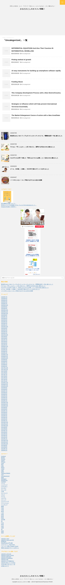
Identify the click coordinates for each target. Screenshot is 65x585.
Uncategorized (26, 53)
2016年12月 (4, 382)
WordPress (4, 480)
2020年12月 (4, 346)
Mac (2, 464)
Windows (3, 479)
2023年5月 (4, 320)
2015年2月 (4, 419)
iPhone (3, 462)
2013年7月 (4, 448)
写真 (2, 508)
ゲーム (3, 496)
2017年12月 (4, 368)
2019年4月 (4, 348)
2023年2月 (4, 323)
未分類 (3, 519)
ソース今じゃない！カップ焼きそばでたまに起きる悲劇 (26, 180)
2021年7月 (4, 339)
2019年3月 (4, 349)
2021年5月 (4, 343)
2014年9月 (4, 427)
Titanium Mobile (5, 473)
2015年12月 (4, 402)
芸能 (2, 527)
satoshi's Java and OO (7, 540)
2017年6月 (4, 376)
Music (3, 467)
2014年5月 (4, 434)
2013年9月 (4, 445)
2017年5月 (4, 377)
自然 (2, 526)
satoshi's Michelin (6, 556)
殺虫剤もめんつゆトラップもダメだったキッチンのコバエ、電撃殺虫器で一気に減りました (36, 135)
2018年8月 (4, 361)
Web (2, 477)
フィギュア (4, 504)
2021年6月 (4, 341)
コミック (3, 499)
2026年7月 (4, 297)
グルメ (3, 494)
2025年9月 (4, 307)
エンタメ (3, 488)
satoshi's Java (5, 538)
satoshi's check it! (6, 554)
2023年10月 (4, 313)
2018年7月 (4, 363)
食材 (2, 532)
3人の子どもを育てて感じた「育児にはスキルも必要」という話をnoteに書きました (34, 158)
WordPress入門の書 (7, 543)
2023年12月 (4, 310)
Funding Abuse (17, 82)
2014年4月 (4, 435)
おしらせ (3, 490)
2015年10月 (4, 405)
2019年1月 (4, 353)
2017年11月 (4, 369)
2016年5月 (4, 394)
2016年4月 (4, 396)
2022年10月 (4, 326)
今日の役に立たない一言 (8, 564)
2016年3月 (4, 397)
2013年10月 (4, 443)
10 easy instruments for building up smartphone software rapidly (36, 71)
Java (2, 463)
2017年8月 (4, 372)
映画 (2, 518)
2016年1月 (4, 401)
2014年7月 (4, 430)
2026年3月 (4, 302)
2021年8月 (4, 338)
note (2, 470)
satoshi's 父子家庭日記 (7, 561)
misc (2, 466)
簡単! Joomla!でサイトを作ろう (10, 548)
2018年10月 (4, 358)
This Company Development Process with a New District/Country (36, 93)
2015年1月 (4, 420)
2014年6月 (4, 432)
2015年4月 (4, 415)
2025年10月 (4, 305)
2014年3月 (4, 437)
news (2, 469)
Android (3, 456)
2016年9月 (4, 387)
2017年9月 (4, 371)
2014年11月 (4, 424)
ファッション (5, 503)
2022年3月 (4, 330)
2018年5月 (4, 366)
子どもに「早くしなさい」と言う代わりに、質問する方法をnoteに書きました (32, 147)
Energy (3, 459)
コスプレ (3, 498)
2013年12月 (4, 440)
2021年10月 (4, 335)
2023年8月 (4, 315)
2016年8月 (4, 389)
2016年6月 (4, 392)
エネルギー (4, 486)
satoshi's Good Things (7, 555)
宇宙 (2, 509)
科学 (2, 524)
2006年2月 (4, 450)
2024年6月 (4, 308)
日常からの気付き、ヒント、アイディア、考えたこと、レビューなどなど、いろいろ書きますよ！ (32, 579)
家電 (2, 511)
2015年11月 (4, 404)
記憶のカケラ (5, 566)
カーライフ (4, 493)
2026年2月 (4, 303)
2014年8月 (4, 429)
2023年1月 (4, 325)
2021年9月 (4, 336)
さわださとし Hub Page (8, 544)
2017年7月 (4, 374)
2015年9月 (4, 407)
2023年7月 (4, 316)
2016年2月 (4, 399)
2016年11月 (4, 384)
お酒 (2, 491)
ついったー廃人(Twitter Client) (9, 546)
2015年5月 (4, 414)
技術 (2, 514)
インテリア (4, 485)
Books (3, 457)
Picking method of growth (21, 59)
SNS (2, 472)
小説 (2, 513)
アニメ (3, 483)
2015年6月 (4, 412)
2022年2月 (4, 331)
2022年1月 (4, 333)
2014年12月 (4, 422)
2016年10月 (4, 386)
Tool (2, 474)
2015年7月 (4, 410)
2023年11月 (4, 311)
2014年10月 (4, 425)
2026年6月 (4, 298)
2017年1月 (4, 381)
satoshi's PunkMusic (7, 558)
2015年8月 (4, 409)
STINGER (50, 581)
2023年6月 (4, 318)
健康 (2, 506)
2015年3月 (4, 417)
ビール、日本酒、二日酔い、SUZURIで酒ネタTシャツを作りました (29, 169)
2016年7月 (4, 391)
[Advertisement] (32, 23)
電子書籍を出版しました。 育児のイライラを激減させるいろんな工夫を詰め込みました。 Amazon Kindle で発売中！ (19, 205)
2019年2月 (4, 351)
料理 (2, 516)
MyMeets (3, 541)
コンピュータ (5, 501)
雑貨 (2, 531)
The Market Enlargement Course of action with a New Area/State (35, 115)
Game (3, 460)
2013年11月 (4, 442)
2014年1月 (4, 438)
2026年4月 (4, 300)
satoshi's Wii (4, 559)
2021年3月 (4, 344)
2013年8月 (4, 447)
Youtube (3, 481)
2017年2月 (4, 379)
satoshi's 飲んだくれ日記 (8, 562)
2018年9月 (4, 359)
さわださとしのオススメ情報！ (32, 9)
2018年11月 (4, 356)
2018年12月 (4, 354)
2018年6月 (4, 364)
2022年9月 (4, 328)
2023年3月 (4, 321)
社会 (2, 522)
